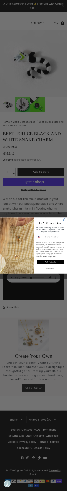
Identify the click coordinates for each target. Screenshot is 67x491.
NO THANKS (50, 268)
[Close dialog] (64, 220)
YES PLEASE (50, 262)
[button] (7, 483)
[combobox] (39, 237)
